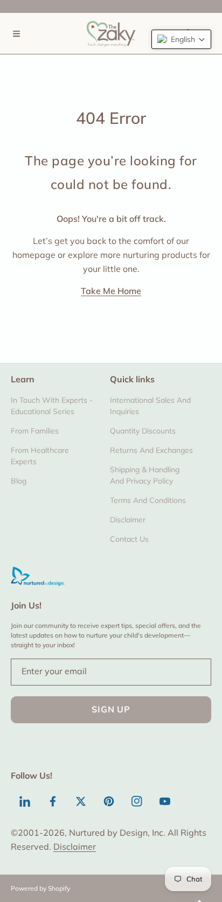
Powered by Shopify (40, 888)
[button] (16, 33)
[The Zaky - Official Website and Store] (111, 33)
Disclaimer (74, 846)
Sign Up (111, 709)
